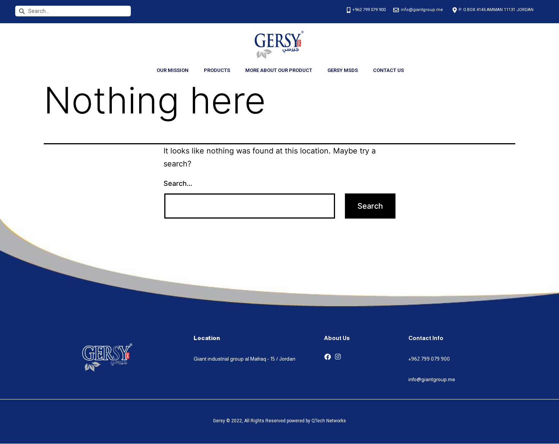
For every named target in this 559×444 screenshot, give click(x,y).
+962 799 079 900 (429, 359)
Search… (178, 183)
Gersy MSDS (342, 70)
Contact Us (388, 70)
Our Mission (173, 70)
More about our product (278, 70)
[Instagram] (338, 356)
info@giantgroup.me (431, 379)
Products (217, 70)
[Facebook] (327, 356)
